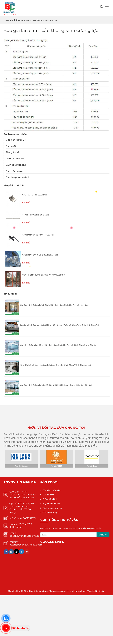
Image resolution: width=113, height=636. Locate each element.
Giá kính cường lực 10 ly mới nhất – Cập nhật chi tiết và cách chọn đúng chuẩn (58, 345)
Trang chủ (8, 20)
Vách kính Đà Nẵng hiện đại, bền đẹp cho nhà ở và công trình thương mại (55, 365)
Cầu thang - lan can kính (17, 177)
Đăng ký (103, 535)
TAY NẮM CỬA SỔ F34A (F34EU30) (38, 235)
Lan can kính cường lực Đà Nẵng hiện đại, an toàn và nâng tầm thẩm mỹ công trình (60, 325)
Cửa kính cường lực (16, 140)
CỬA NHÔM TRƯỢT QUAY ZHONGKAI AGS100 (43, 275)
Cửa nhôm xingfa (14, 171)
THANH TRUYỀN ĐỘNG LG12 (35, 215)
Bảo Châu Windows (38, 591)
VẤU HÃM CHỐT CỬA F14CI (34, 195)
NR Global (100, 591)
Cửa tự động (12, 146)
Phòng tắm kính (13, 152)
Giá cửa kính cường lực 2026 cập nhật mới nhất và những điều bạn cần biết (56, 385)
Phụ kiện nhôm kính (15, 158)
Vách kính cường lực (16, 165)
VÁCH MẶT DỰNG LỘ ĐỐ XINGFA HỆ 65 (40, 255)
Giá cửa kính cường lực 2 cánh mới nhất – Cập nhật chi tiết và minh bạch (54, 305)
